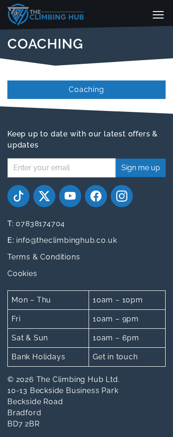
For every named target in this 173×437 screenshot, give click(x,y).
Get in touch (115, 356)
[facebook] (96, 196)
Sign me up (140, 167)
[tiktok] (18, 196)
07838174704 (36, 223)
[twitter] (44, 196)
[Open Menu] (158, 15)
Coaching (86, 89)
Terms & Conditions (43, 256)
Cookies (22, 273)
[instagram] (122, 196)
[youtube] (70, 196)
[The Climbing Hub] (45, 15)
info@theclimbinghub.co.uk (62, 240)
